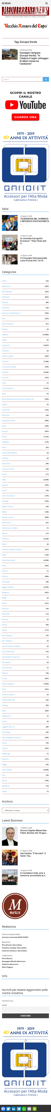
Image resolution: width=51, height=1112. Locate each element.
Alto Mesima (7, 291)
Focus (4, 447)
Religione (5, 592)
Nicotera (5, 539)
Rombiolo (6, 614)
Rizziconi (5, 608)
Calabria (5, 334)
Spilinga (5, 705)
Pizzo (4, 565)
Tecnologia (6, 732)
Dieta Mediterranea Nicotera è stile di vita (18, 399)
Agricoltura (6, 286)
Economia (6, 410)
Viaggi (4, 764)
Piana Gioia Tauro (8, 560)
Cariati (4, 340)
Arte (3, 318)
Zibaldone (6, 786)
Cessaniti (5, 350)
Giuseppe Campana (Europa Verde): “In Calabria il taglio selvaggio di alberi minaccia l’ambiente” (34, 58)
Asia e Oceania (7, 324)
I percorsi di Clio (8, 469)
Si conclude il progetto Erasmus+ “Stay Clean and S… (33, 241)
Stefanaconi (6, 716)
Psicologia (6, 582)
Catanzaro (6, 345)
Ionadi (4, 474)
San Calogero (7, 635)
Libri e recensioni (8, 496)
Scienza (5, 673)
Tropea (4, 748)
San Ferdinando (8, 651)
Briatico (5, 329)
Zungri (4, 791)
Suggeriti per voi (8, 727)
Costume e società (9, 367)
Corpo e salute (7, 356)
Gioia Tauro (6, 463)
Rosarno (5, 619)
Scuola (4, 678)
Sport (4, 710)
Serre (4, 689)
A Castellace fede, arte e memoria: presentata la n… (33, 874)
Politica (5, 576)
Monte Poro (6, 522)
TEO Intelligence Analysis (11, 737)
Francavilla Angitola (9, 453)
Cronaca (5, 372)
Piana (4, 555)
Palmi (4, 544)
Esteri (4, 426)
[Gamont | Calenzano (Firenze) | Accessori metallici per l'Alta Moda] (25, 166)
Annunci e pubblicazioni (11, 313)
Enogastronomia (8, 420)
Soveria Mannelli (8, 700)
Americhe (5, 308)
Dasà (4, 393)
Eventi (4, 436)
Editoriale (5, 415)
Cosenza (5, 361)
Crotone (5, 377)
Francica (5, 458)
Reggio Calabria (8, 587)
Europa (5, 431)
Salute (4, 630)
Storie (4, 721)
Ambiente (6, 297)
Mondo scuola (7, 517)
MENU (7, 3)
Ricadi (4, 598)
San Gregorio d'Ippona (10, 657)
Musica (4, 533)
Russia (4, 624)
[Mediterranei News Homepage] (15, 906)
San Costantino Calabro (11, 646)
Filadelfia (5, 442)
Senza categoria (8, 684)
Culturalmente (7, 388)
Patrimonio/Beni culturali (11, 549)
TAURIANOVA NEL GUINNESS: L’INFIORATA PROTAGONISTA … (34, 221)
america (5, 302)
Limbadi (5, 501)
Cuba (4, 383)
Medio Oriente (7, 506)
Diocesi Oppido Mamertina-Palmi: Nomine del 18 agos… (34, 831)
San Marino (6, 662)
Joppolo (5, 485)
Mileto (4, 512)
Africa (4, 281)
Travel (4, 743)
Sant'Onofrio (7, 667)
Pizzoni (4, 571)
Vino (3, 775)
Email (4, 1005)
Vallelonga (6, 753)
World (4, 780)
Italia (4, 479)
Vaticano (5, 759)
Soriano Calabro (8, 694)
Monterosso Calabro (10, 528)
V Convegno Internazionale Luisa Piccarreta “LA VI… (33, 259)
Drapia (4, 404)
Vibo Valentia (7, 770)
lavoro (4, 490)
